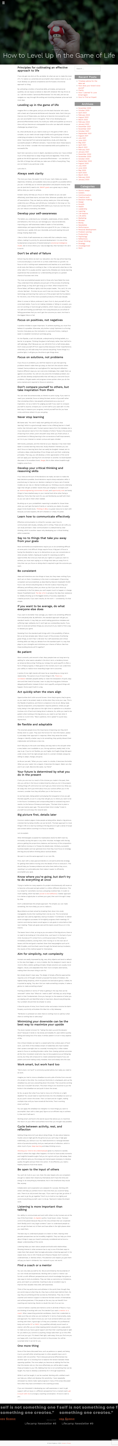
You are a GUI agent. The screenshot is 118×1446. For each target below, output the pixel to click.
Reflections (82, 239)
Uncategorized (84, 246)
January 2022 (83, 124)
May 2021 (82, 143)
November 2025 (84, 108)
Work (80, 248)
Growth (81, 204)
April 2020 (82, 173)
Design (81, 202)
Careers (81, 193)
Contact (64, 1443)
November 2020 (84, 156)
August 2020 (83, 163)
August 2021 (83, 136)
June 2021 (82, 140)
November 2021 (84, 129)
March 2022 (83, 120)
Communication (84, 195)
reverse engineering (27, 490)
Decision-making (85, 200)
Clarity (81, 90)
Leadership (82, 209)
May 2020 (82, 170)
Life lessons (83, 213)
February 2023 (84, 115)
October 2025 (83, 110)
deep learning (37, 1146)
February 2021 (84, 150)
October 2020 (83, 159)
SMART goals (44, 187)
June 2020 (82, 168)
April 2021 (82, 145)
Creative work (83, 197)
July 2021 (82, 138)
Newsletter (82, 225)
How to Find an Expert (87, 97)
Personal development (87, 230)
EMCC (37, 1324)
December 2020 (84, 154)
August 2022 (83, 117)
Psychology (82, 236)
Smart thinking (84, 241)
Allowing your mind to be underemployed (32, 1151)
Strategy (81, 243)
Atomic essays (84, 190)
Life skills (82, 216)
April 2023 (82, 113)
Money (81, 223)
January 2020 (83, 179)
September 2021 (84, 133)
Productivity (83, 234)
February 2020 (84, 177)
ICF (31, 1324)
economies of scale (41, 490)
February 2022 (84, 122)
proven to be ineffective (48, 894)
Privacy (69, 1443)
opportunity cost (58, 490)
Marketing (82, 218)
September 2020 (85, 161)
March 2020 (83, 175)
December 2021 (84, 126)
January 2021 (83, 152)
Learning (81, 211)
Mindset (81, 220)
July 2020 (82, 166)
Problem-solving (85, 232)
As (34, 1218)
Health (81, 206)
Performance (83, 227)
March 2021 (82, 147)
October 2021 (83, 131)
